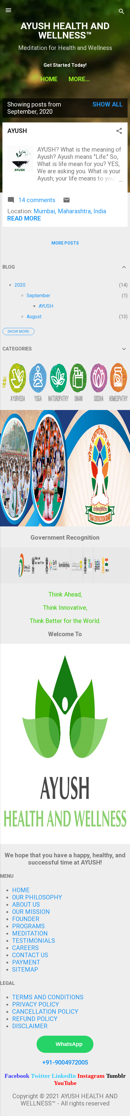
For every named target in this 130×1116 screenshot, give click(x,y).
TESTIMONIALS (33, 940)
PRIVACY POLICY (35, 1004)
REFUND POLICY (34, 1018)
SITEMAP (25, 969)
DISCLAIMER (29, 1026)
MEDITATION (30, 933)
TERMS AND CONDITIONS (47, 997)
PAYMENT (26, 962)
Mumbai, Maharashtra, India (70, 211)
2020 (20, 285)
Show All (108, 104)
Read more (24, 218)
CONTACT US (30, 955)
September (38, 295)
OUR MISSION (31, 911)
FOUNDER (25, 919)
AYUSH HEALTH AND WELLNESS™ (65, 30)
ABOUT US (26, 904)
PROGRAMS (28, 926)
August (34, 316)
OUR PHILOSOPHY (37, 897)
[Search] (121, 12)
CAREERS (25, 947)
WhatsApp (69, 1044)
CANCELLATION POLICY (45, 1011)
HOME (49, 79)
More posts (65, 243)
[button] (119, 131)
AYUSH (17, 130)
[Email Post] (66, 201)
